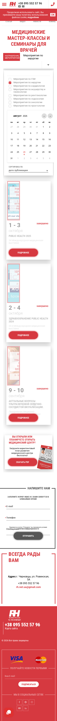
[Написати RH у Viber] (23, 6)
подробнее (33, 17)
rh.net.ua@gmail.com (28, 587)
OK (53, 14)
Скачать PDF (22, 462)
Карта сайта (11, 628)
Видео (22, 21)
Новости (37, 21)
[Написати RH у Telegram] (19, 6)
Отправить (28, 536)
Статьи (9, 21)
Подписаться (29, 684)
